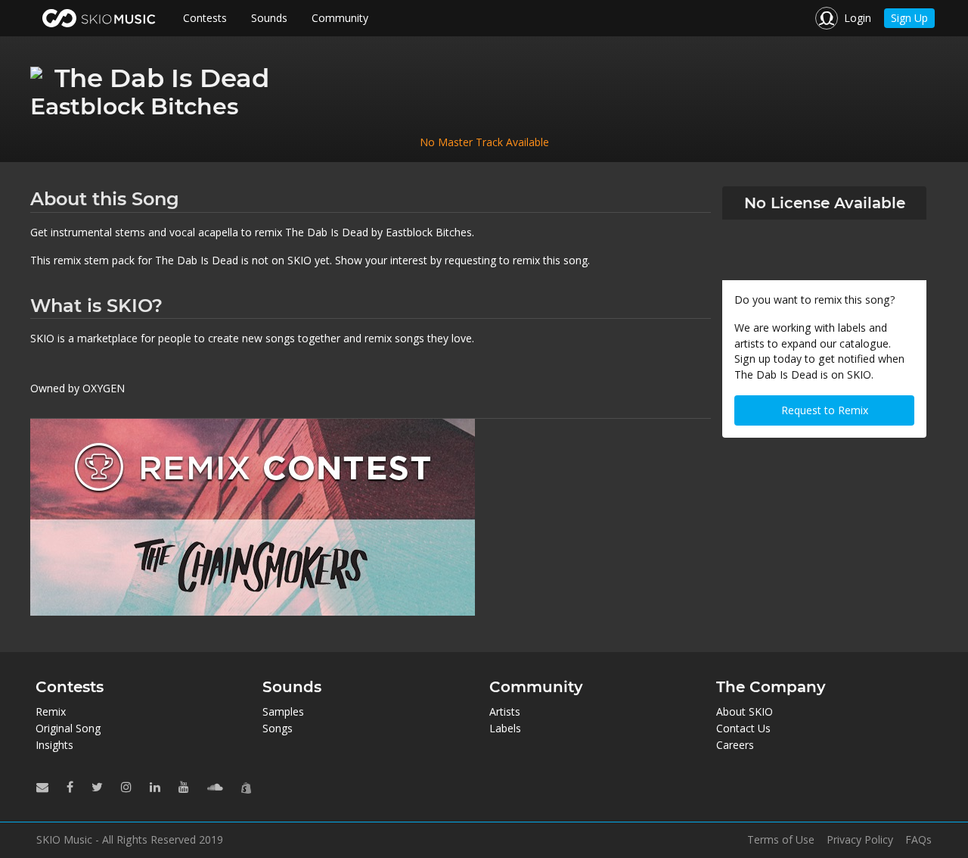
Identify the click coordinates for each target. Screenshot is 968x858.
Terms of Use (780, 840)
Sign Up (909, 18)
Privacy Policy (860, 840)
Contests (205, 18)
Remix (51, 711)
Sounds (269, 18)
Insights (54, 745)
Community (340, 18)
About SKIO (744, 711)
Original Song (68, 728)
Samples (283, 711)
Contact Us (743, 728)
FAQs (918, 840)
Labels (505, 728)
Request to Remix (824, 410)
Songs (277, 728)
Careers (735, 745)
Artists (504, 711)
